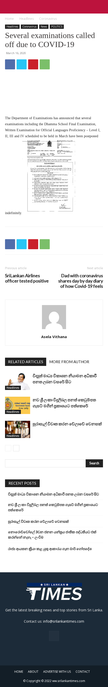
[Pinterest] (33, 64)
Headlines (26, 19)
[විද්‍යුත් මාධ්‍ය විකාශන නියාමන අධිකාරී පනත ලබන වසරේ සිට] (17, 381)
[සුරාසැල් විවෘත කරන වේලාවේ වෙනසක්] (17, 429)
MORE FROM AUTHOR (69, 361)
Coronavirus (48, 19)
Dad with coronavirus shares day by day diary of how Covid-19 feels (80, 281)
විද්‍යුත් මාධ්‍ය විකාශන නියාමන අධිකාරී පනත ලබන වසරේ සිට (53, 494)
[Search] (101, 7)
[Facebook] (10, 64)
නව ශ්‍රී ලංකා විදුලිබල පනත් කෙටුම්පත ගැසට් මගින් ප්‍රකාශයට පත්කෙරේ (53, 507)
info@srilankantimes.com (63, 621)
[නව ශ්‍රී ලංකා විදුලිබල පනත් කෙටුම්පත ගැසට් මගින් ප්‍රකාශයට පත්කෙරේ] (17, 405)
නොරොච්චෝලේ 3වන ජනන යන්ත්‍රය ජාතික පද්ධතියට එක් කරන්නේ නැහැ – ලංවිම (52, 534)
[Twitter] (22, 64)
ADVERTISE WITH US (57, 671)
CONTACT (83, 671)
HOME (18, 671)
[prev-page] (8, 448)
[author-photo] (54, 329)
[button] (9, 7)
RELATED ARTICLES (25, 361)
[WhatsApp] (45, 64)
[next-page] (16, 448)
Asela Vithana (54, 336)
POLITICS (56, 26)
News (44, 26)
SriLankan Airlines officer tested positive (27, 278)
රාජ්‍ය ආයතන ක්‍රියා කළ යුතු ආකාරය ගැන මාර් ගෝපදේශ (50, 548)
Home (9, 19)
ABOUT (33, 671)
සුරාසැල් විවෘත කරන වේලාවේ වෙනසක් (67, 423)
